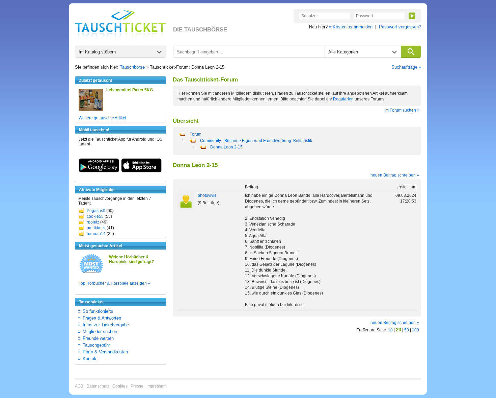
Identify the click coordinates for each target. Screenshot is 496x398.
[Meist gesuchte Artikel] (91, 273)
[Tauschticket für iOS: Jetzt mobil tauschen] (141, 171)
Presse (137, 386)
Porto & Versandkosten (105, 351)
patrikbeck (96, 228)
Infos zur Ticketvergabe (106, 324)
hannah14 (96, 233)
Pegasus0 (96, 210)
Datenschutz (97, 386)
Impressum (156, 386)
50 (406, 330)
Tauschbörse (132, 67)
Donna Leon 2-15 (226, 147)
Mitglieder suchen (100, 331)
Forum (195, 134)
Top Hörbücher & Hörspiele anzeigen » (114, 283)
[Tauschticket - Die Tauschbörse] (120, 24)
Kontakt (90, 358)
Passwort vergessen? (400, 26)
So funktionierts (98, 311)
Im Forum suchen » (401, 110)
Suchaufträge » (406, 67)
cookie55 (95, 216)
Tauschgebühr (96, 345)
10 (390, 330)
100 (415, 330)
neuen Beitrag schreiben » (394, 175)
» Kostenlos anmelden (351, 26)
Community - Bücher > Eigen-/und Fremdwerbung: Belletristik (256, 140)
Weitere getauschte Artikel (102, 118)
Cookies (120, 386)
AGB (79, 386)
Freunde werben (98, 338)
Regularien (343, 99)
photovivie (207, 195)
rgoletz (93, 222)
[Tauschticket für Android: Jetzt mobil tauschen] (99, 171)
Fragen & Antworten (102, 318)
